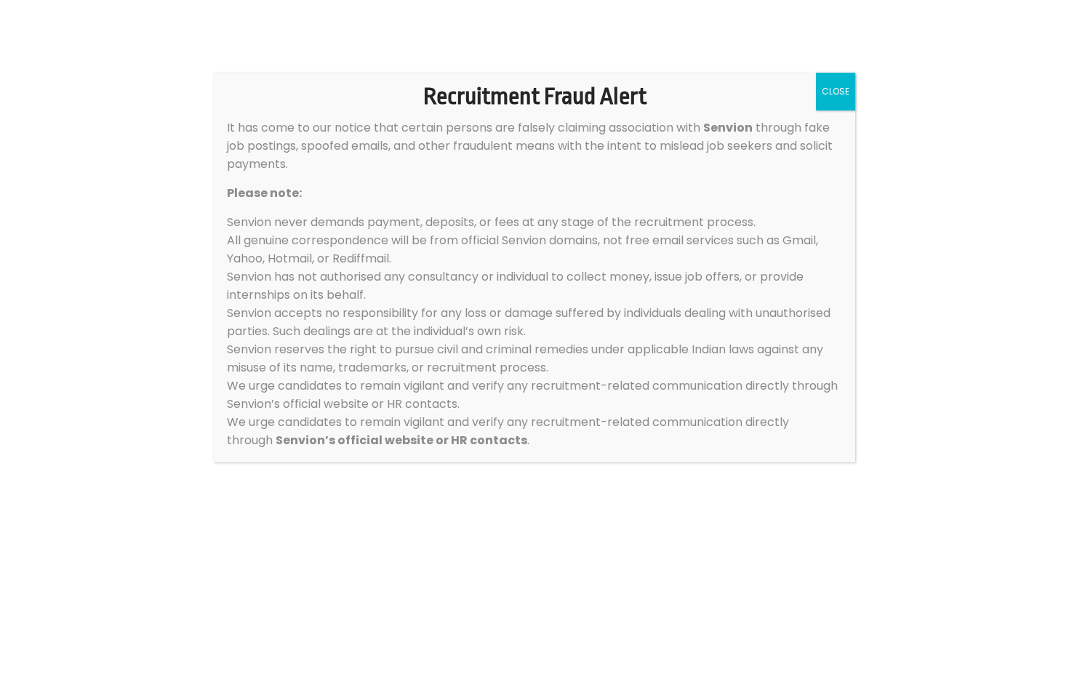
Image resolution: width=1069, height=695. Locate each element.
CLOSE (835, 91)
